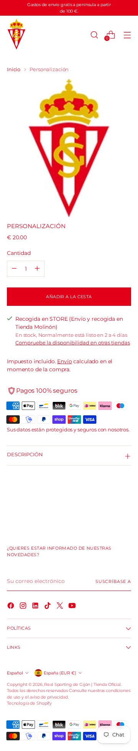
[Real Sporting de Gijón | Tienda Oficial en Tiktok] (48, 607)
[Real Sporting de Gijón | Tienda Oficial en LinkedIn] (36, 607)
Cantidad (19, 253)
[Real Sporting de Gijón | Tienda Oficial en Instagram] (23, 607)
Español (15, 673)
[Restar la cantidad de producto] (14, 268)
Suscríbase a (113, 581)
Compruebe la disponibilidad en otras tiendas (72, 343)
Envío (64, 361)
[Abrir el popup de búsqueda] (94, 34)
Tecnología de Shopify (29, 703)
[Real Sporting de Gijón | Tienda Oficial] (16, 35)
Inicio (13, 69)
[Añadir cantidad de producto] (37, 268)
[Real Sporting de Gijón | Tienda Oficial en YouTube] (72, 607)
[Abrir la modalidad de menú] (127, 34)
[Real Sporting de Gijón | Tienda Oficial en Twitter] (60, 607)
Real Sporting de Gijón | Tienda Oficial (82, 684)
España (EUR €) (60, 673)
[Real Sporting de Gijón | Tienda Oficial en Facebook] (11, 607)
